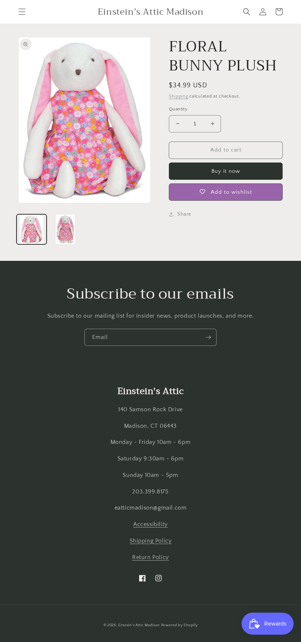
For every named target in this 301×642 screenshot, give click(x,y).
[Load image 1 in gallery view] (32, 229)
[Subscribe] (208, 337)
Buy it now (225, 171)
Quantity (178, 109)
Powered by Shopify (179, 625)
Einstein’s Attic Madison (139, 625)
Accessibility (150, 524)
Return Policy (150, 557)
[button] (22, 12)
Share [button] (184, 214)
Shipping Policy (151, 540)
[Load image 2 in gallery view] (65, 229)
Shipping (178, 96)
